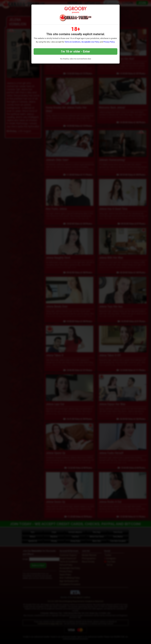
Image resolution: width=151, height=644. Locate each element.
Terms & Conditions (73, 42)
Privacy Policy (109, 42)
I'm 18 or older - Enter (75, 51)
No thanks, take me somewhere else (75, 59)
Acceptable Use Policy (90, 42)
